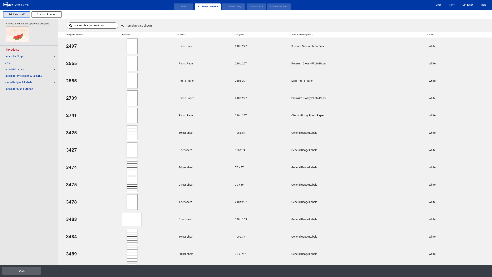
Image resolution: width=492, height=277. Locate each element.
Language (468, 4)
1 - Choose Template (208, 6)
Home (184, 6)
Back (22, 270)
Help (483, 4)
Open (439, 4)
